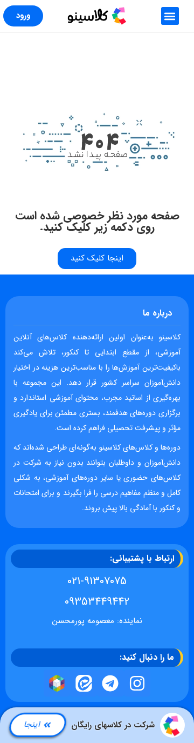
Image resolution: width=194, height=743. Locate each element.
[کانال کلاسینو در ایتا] (83, 683)
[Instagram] (137, 683)
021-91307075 (97, 581)
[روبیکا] (57, 683)
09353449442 (97, 601)
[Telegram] (110, 683)
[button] (170, 16)
